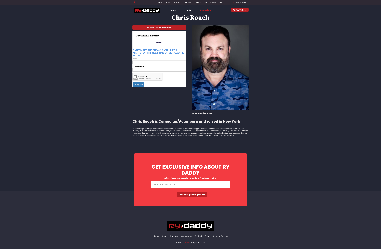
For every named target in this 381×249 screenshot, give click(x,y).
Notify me (138, 84)
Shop (205, 3)
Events (188, 10)
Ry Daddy (186, 243)
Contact (197, 3)
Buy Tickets (241, 10)
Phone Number (138, 66)
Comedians (187, 3)
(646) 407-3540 (241, 3)
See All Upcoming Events (193, 194)
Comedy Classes (216, 3)
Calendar (176, 3)
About (167, 3)
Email (134, 59)
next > (159, 42)
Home (160, 3)
